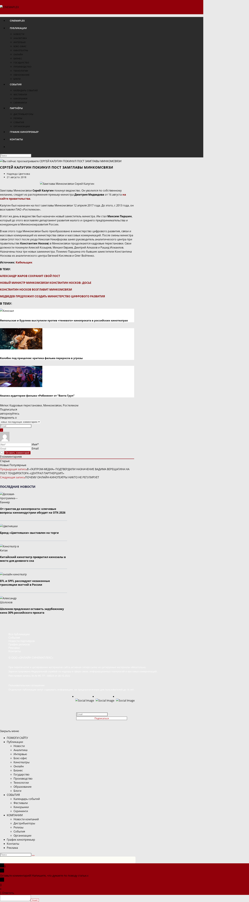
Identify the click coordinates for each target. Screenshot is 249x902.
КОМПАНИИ (15, 815)
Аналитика (20, 750)
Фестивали (21, 803)
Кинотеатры (21, 762)
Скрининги (21, 811)
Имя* (35, 444)
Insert (35, 900)
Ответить (8, 893)
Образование (23, 787)
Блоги (17, 791)
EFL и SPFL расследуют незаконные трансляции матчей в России (25, 583)
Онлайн (19, 766)
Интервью (20, 754)
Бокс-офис (20, 758)
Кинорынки (21, 807)
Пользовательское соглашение (26, 685)
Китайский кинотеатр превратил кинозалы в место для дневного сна (33, 559)
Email (35, 448)
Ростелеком (70, 405)
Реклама (12, 848)
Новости (19, 746)
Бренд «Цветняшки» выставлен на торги (29, 533)
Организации (22, 835)
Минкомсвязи (52, 405)
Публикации (15, 742)
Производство (23, 778)
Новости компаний (26, 819)
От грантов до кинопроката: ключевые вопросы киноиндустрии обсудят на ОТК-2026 (32, 510)
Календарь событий (27, 799)
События (19, 831)
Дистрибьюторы (24, 823)
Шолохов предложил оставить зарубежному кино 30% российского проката (32, 611)
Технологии (21, 782)
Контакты (13, 844)
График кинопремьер (21, 839)
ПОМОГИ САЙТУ (17, 738)
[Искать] (33, 855)
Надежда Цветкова (18, 173)
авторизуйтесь (9, 413)
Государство (21, 774)
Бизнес (18, 770)
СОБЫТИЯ (13, 795)
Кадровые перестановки (25, 405)
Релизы (18, 827)
